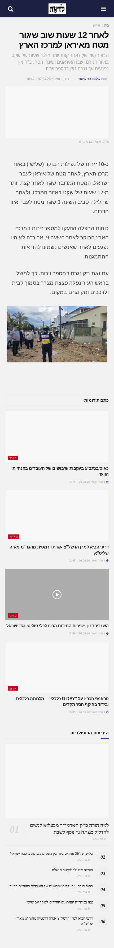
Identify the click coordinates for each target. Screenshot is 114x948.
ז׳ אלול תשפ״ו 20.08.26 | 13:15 (87, 482)
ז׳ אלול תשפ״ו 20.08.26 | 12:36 (87, 633)
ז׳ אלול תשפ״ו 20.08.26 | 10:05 (87, 712)
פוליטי (14, 537)
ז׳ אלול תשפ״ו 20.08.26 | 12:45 (87, 560)
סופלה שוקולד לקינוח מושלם (72, 870)
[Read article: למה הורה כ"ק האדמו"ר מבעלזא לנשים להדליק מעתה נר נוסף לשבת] (57, 781)
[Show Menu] (103, 8)
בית (106, 25)
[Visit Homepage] (57, 8)
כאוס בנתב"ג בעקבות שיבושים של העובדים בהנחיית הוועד (51, 886)
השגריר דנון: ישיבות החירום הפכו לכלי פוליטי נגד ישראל (57, 626)
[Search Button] (10, 8)
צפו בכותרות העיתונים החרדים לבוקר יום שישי (60, 902)
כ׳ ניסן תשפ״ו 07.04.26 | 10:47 (47, 78)
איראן (96, 25)
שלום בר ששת (89, 79)
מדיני (13, 615)
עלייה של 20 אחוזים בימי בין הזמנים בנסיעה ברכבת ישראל (51, 854)
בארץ (13, 458)
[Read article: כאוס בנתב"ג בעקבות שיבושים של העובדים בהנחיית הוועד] (57, 437)
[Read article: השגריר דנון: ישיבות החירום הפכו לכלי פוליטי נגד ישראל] (57, 594)
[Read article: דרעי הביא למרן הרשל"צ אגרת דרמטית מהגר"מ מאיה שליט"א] (57, 516)
